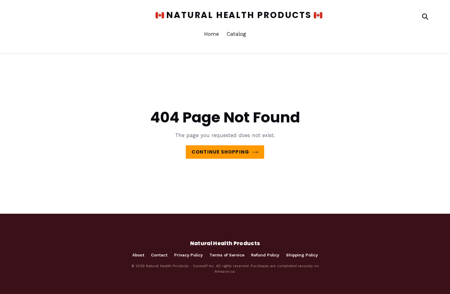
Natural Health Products (235, 15)
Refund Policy (265, 254)
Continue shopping (220, 152)
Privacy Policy (188, 254)
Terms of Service (226, 254)
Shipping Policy (302, 254)
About (138, 254)
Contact (159, 254)
